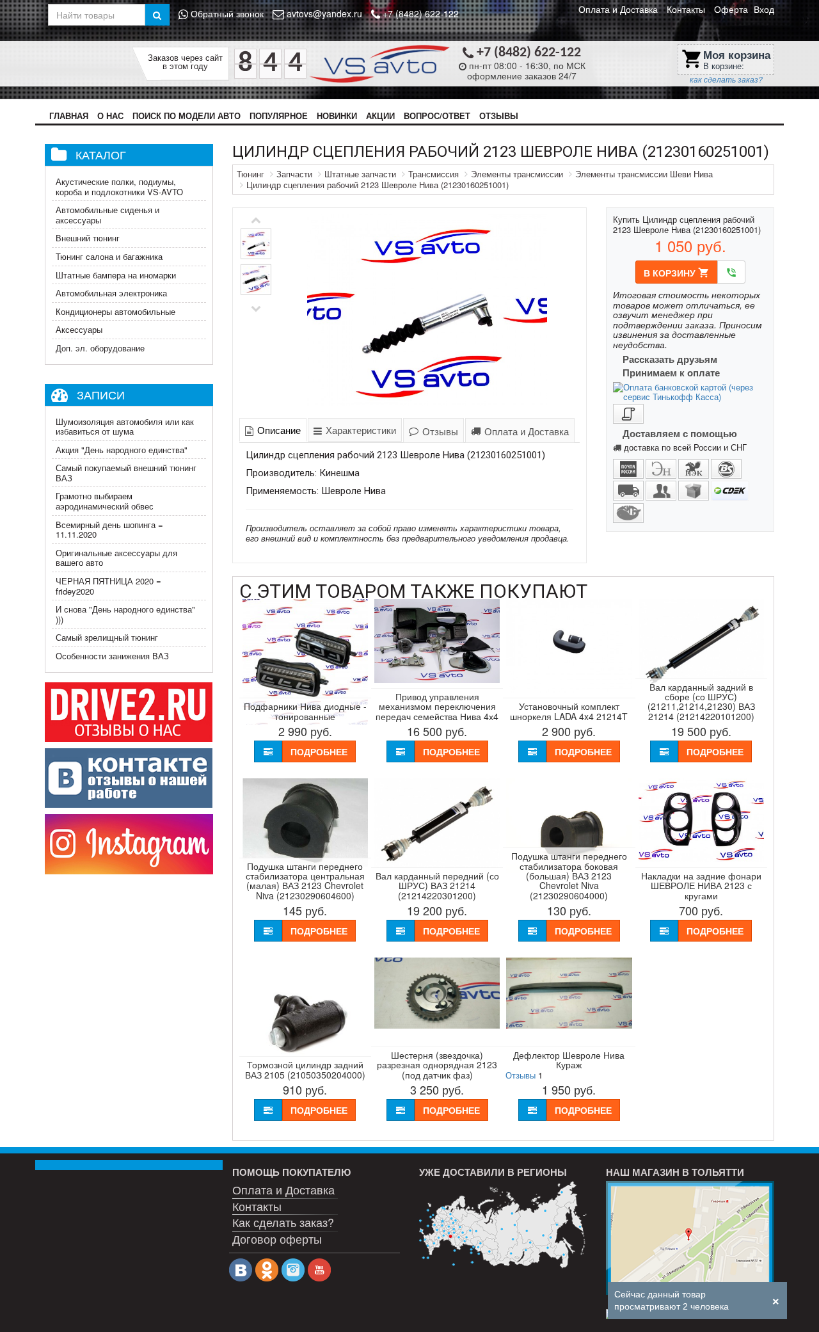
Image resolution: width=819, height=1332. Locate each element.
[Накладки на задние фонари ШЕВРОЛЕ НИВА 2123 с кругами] (701, 859)
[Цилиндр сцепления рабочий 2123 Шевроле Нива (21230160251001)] (427, 310)
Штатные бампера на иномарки (116, 275)
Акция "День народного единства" (121, 450)
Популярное (279, 116)
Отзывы (498, 116)
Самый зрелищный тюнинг (107, 637)
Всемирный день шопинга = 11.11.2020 (109, 529)
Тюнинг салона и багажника (109, 256)
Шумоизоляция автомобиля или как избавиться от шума (125, 426)
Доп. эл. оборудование (100, 348)
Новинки (337, 116)
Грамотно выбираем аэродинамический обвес (105, 501)
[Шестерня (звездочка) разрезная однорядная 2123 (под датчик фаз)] (437, 1025)
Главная (68, 116)
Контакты (686, 9)
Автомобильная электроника (111, 293)
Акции (380, 116)
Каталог (101, 154)
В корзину (677, 272)
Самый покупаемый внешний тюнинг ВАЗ (126, 472)
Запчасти (294, 174)
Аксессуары (79, 329)
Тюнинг (250, 174)
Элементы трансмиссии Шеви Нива (644, 174)
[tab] (272, 430)
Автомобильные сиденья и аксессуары (107, 215)
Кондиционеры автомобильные (115, 311)
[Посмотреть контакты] (690, 1238)
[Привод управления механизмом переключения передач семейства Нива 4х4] (437, 679)
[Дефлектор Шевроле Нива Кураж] (569, 1025)
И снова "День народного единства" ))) (125, 614)
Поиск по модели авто (186, 116)
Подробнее (318, 751)
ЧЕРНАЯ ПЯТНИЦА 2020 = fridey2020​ (108, 586)
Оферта (731, 9)
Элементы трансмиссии (517, 174)
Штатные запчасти (360, 174)
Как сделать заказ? (283, 1222)
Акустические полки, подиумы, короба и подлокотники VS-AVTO (119, 186)
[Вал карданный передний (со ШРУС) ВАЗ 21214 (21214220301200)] (437, 864)
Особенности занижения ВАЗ (112, 656)
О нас (110, 116)
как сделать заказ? (726, 79)
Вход (764, 9)
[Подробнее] (503, 1225)
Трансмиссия (433, 174)
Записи (101, 394)
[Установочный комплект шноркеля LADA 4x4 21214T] (569, 690)
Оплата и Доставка (618, 9)
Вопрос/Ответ (437, 116)
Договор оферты (277, 1238)
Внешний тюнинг (88, 238)
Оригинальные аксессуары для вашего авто (116, 558)
